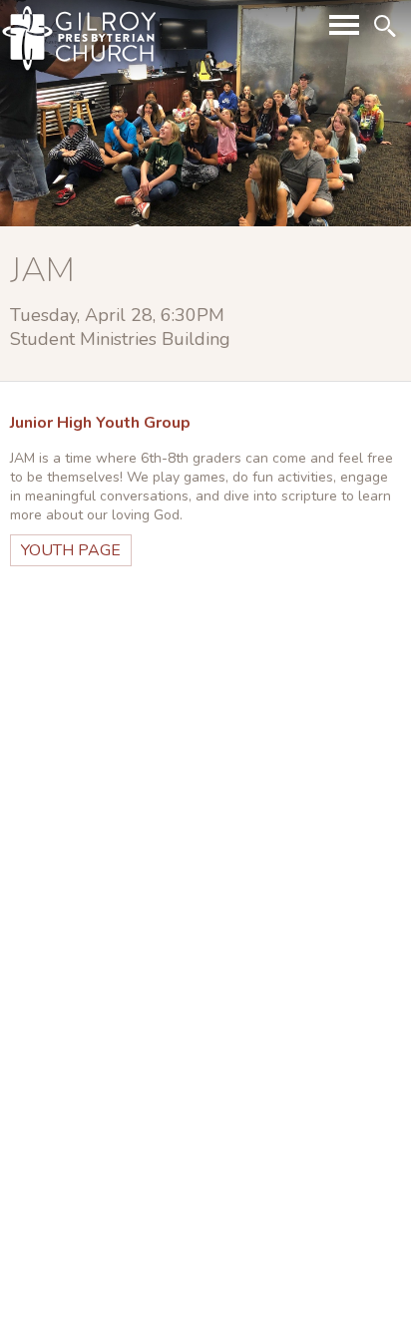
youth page (71, 550)
